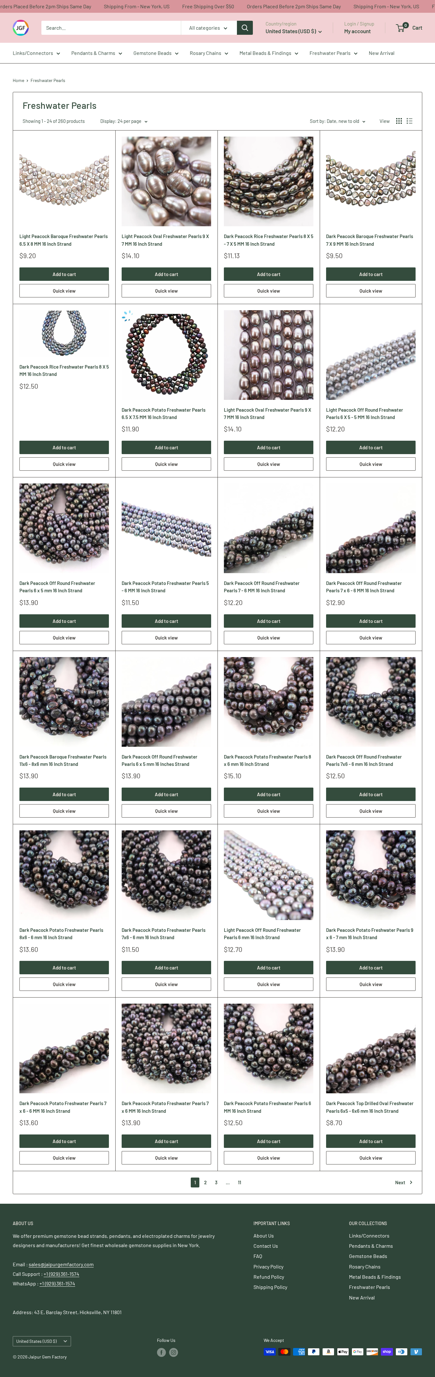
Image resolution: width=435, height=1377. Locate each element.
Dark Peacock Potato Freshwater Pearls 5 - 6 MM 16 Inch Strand (165, 586)
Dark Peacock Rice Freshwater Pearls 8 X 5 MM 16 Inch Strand (64, 370)
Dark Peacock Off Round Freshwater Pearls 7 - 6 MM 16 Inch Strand (262, 586)
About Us (263, 1235)
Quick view (64, 291)
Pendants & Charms (93, 53)
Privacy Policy (268, 1266)
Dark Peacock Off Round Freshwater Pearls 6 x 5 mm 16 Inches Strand (159, 760)
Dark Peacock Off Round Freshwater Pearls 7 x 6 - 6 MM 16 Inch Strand (364, 586)
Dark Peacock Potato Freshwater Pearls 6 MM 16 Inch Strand (267, 1106)
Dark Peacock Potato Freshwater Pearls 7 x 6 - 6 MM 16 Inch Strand (62, 1106)
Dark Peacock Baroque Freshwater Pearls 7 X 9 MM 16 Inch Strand (369, 239)
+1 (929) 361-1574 (61, 1274)
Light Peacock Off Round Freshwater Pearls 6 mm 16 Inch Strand (262, 933)
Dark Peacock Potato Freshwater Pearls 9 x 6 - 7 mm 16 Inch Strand (369, 933)
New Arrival (382, 53)
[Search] (245, 28)
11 (239, 1182)
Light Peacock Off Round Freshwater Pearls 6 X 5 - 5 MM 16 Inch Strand (364, 413)
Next (400, 1182)
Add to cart (64, 274)
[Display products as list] (409, 121)
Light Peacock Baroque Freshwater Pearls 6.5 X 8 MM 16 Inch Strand (63, 239)
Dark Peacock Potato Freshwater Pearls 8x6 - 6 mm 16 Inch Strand (61, 933)
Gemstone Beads (152, 53)
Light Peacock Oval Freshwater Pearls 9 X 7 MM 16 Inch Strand (165, 239)
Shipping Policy (270, 1287)
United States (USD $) (36, 1341)
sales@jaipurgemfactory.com (61, 1264)
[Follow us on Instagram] (173, 1352)
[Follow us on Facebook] (161, 1352)
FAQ (257, 1256)
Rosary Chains (205, 53)
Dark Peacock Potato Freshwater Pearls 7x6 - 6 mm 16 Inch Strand (163, 933)
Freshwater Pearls (330, 53)
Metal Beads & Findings (265, 53)
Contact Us (265, 1246)
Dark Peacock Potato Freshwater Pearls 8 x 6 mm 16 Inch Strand (267, 760)
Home (18, 80)
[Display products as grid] (399, 121)
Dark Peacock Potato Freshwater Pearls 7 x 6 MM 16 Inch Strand (165, 1106)
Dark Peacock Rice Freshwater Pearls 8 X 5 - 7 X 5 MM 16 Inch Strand (268, 239)
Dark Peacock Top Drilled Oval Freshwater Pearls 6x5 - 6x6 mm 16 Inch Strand (370, 1106)
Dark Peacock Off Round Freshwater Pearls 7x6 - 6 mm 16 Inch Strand (364, 760)
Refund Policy (268, 1277)
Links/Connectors (33, 53)
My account (357, 31)
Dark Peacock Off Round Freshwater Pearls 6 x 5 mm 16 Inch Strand (57, 586)
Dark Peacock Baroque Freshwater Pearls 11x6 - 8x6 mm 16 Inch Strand (62, 760)
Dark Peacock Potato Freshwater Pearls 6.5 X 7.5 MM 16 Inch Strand (163, 413)
